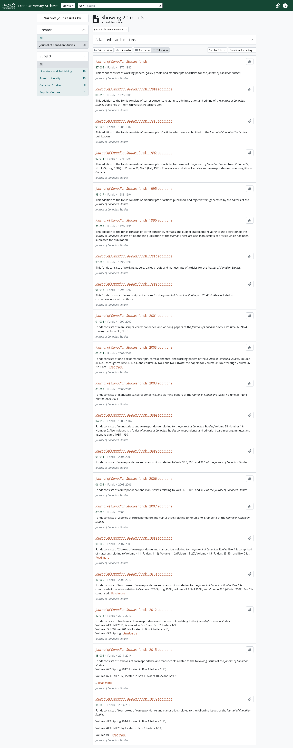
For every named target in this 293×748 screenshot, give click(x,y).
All (41, 38)
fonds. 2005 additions (133, 451)
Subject (45, 56)
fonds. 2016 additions (133, 699)
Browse (67, 5)
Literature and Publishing (62, 72)
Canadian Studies (62, 86)
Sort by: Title (216, 50)
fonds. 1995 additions (133, 189)
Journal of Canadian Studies (62, 45)
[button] (277, 6)
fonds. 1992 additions (133, 153)
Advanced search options (115, 39)
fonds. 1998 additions (133, 284)
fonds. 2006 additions (133, 479)
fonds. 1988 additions (133, 89)
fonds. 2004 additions (133, 415)
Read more (116, 367)
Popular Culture (62, 93)
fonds (121, 61)
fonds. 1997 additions (133, 256)
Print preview (104, 50)
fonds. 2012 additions (133, 610)
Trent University (62, 79)
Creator (46, 30)
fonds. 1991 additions (133, 121)
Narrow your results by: (63, 18)
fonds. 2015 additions (133, 650)
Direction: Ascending (241, 50)
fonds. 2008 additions (133, 538)
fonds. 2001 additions (133, 316)
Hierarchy (125, 50)
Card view (144, 50)
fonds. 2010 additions (133, 574)
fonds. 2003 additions (133, 347)
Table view (162, 50)
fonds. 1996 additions (133, 220)
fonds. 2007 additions (133, 506)
